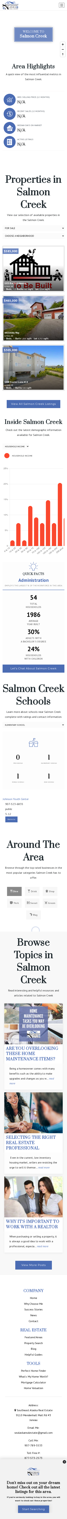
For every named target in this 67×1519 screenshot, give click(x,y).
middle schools (18, 782)
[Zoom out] (62, 49)
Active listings (25, 139)
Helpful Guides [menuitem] (33, 1354)
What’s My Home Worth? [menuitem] (33, 1376)
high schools (49, 782)
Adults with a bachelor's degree (33, 640)
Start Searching (33, 1509)
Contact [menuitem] (33, 1321)
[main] (33, 642)
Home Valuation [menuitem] (33, 1388)
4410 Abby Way (11, 334)
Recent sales (31, 111)
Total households (33, 605)
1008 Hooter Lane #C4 (16, 383)
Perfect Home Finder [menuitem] (33, 1370)
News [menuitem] (33, 1315)
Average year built (33, 622)
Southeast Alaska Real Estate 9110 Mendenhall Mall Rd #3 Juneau (34, 1415)
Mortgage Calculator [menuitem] (33, 1382)
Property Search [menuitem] (33, 1343)
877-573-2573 (33, 1458)
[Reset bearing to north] (62, 54)
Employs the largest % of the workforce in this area (33, 585)
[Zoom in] (62, 44)
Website (11, 819)
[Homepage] (11, 5)
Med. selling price (33, 97)
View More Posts (33, 1265)
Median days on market (29, 125)
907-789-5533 (33, 1445)
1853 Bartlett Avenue (15, 284)
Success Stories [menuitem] (33, 1309)
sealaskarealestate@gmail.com (33, 1432)
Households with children (33, 657)
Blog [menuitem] (33, 1348)
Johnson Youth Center (16, 799)
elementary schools (49, 763)
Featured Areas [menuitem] (34, 1337)
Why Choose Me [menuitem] (33, 1303)
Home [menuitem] (33, 1298)
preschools (18, 763)
